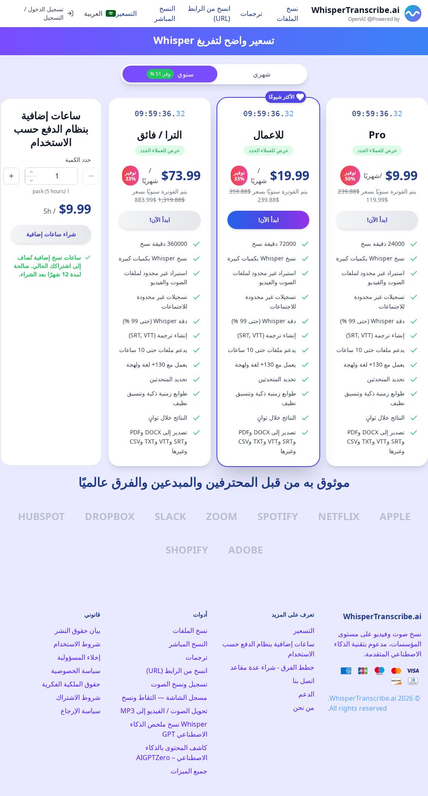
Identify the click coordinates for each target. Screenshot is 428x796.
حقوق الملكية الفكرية (71, 684)
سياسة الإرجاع (80, 710)
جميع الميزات (189, 771)
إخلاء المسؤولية (78, 657)
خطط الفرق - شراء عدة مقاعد (272, 667)
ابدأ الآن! (377, 220)
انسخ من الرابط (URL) (209, 13)
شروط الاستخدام (77, 643)
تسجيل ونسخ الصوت (179, 684)
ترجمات (251, 13)
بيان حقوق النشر (77, 630)
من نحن (303, 707)
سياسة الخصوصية (75, 670)
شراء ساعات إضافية (51, 234)
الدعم (306, 694)
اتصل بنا (303, 680)
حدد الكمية (78, 159)
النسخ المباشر (164, 13)
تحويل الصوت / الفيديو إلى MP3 (163, 710)
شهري (261, 74)
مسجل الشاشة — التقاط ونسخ (164, 697)
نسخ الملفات (287, 13)
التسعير (126, 13)
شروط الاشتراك (78, 697)
